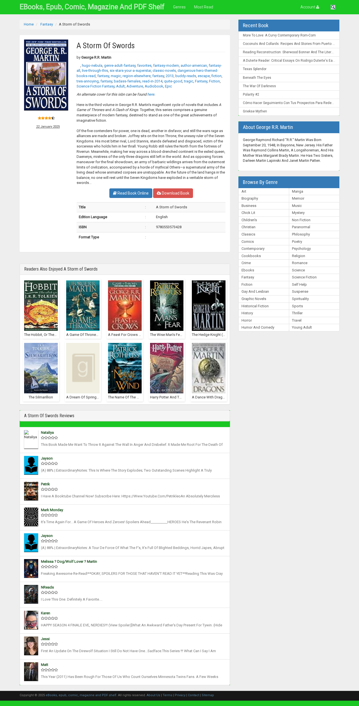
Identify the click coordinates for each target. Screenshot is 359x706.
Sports (297, 306)
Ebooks (247, 270)
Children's (249, 220)
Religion (298, 256)
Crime (246, 263)
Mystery (298, 213)
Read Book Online (133, 193)
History (247, 313)
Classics (248, 234)
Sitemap (208, 695)
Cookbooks (251, 256)
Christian (248, 227)
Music (297, 206)
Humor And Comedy (257, 327)
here (150, 94)
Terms (167, 695)
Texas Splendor (254, 69)
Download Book (175, 193)
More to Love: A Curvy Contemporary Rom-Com (279, 35)
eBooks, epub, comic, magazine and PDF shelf (92, 7)
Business (248, 206)
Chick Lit (248, 213)
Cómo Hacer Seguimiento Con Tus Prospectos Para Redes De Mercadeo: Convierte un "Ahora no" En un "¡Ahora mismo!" (291, 103)
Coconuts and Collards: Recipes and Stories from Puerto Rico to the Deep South (291, 44)
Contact (193, 695)
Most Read (203, 7)
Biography (249, 198)
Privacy (180, 695)
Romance (299, 263)
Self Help (299, 284)
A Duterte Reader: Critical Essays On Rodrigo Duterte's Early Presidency (291, 61)
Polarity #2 (251, 94)
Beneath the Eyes (257, 78)
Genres (179, 7)
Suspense (300, 291)
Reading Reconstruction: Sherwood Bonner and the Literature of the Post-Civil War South (291, 52)
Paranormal (301, 227)
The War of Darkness (259, 86)
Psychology (301, 248)
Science (298, 270)
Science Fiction (304, 277)
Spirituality (300, 299)
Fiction (246, 284)
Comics (247, 241)
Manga (297, 191)
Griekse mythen (255, 111)
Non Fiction (301, 220)
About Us (153, 695)
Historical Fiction (255, 306)
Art (243, 191)
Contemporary (252, 248)
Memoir (298, 198)
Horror (246, 320)
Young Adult (302, 327)
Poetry (297, 241)
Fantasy (247, 277)
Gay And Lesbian (255, 291)
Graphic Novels (253, 299)
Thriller (297, 313)
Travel (297, 320)
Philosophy (301, 234)
